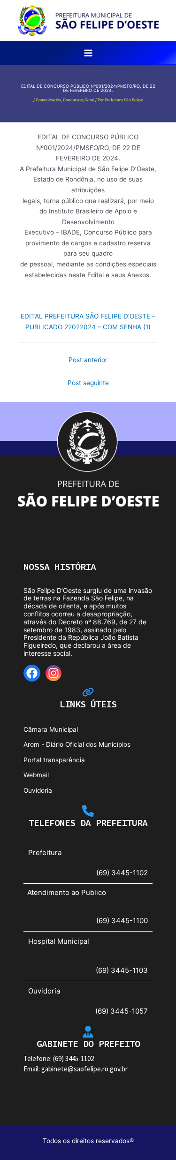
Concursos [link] (73, 100)
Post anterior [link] (88, 360)
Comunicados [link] (48, 100)
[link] (88, 19)
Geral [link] (89, 100)
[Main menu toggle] (88, 53)
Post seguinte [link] (88, 383)
